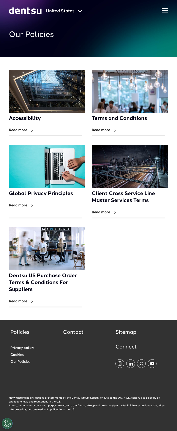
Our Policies (20, 362)
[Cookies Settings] (7, 423)
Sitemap (125, 332)
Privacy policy (22, 348)
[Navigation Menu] (165, 11)
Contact (73, 332)
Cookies (17, 355)
